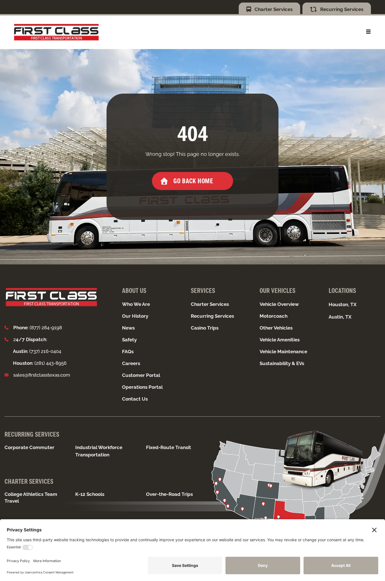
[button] (368, 31)
